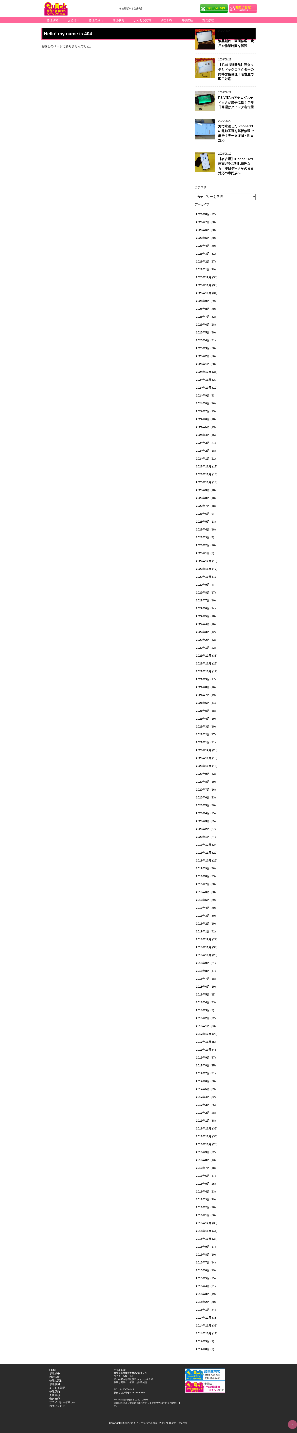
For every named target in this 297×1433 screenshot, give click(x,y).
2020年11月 (203, 758)
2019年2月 (203, 923)
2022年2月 (203, 639)
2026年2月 (203, 261)
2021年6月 (203, 702)
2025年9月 (203, 301)
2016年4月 (203, 1191)
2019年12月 (203, 844)
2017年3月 (203, 1104)
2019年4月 (203, 907)
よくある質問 (142, 20)
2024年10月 (203, 387)
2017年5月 (203, 1089)
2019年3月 (203, 915)
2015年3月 (203, 1294)
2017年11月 (203, 1041)
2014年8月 (203, 1349)
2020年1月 (203, 836)
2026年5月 (203, 237)
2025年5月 (203, 332)
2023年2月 (203, 545)
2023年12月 (203, 466)
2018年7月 (203, 978)
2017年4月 (203, 1097)
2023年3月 (203, 537)
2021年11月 (203, 663)
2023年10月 (203, 482)
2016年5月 (203, 1183)
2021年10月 (203, 671)
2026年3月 (203, 253)
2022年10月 (203, 576)
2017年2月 (203, 1112)
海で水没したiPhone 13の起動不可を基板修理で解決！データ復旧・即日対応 (236, 133)
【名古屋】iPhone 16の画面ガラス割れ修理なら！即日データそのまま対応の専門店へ (236, 166)
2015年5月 (203, 1278)
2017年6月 (203, 1081)
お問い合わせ (57, 1406)
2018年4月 (203, 1002)
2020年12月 (203, 750)
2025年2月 (203, 356)
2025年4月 (203, 340)
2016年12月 (203, 1128)
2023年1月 (203, 553)
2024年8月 (203, 403)
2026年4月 (203, 245)
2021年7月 (203, 695)
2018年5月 (203, 994)
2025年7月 (203, 316)
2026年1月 (203, 269)
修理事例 (118, 20)
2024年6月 (203, 419)
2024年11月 (203, 379)
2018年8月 (203, 970)
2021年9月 (203, 679)
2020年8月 (203, 781)
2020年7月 (203, 789)
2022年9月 (203, 584)
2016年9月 (203, 1152)
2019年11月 (203, 852)
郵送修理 (208, 20)
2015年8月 (203, 1254)
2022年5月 (203, 616)
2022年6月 (203, 608)
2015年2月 (203, 1301)
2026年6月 (203, 230)
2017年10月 (203, 1049)
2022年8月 (203, 592)
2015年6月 (203, 1270)
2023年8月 (203, 498)
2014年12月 (203, 1317)
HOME (53, 1370)
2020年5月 (203, 805)
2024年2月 (203, 450)
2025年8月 (203, 308)
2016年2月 (203, 1207)
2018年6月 (203, 986)
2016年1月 (203, 1215)
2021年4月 (203, 718)
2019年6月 (203, 892)
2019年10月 (203, 860)
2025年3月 (203, 348)
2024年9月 (203, 395)
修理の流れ (96, 20)
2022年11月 (203, 568)
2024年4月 (203, 435)
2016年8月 (203, 1160)
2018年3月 (203, 1010)
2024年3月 (203, 442)
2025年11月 (203, 285)
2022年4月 (203, 624)
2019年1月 (203, 931)
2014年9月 (203, 1341)
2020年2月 (203, 829)
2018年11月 (203, 947)
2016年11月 (203, 1136)
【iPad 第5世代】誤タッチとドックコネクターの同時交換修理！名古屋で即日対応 (236, 72)
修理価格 (52, 20)
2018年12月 (203, 939)
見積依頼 (187, 20)
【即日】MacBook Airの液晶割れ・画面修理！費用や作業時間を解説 (236, 41)
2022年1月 (203, 647)
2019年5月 (203, 900)
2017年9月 (203, 1057)
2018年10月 (203, 955)
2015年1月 (203, 1309)
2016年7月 (203, 1167)
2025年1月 (203, 364)
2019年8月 (203, 876)
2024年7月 (203, 411)
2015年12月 (203, 1223)
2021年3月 (203, 726)
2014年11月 (203, 1325)
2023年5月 (203, 521)
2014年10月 (203, 1333)
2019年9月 (203, 868)
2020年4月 (203, 813)
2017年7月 (203, 1073)
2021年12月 (203, 655)
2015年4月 (203, 1286)
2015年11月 (203, 1231)
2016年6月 (203, 1175)
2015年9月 (203, 1246)
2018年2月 (203, 1018)
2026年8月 (203, 214)
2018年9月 (203, 963)
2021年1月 (203, 742)
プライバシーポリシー (62, 1402)
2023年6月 (203, 513)
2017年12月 (203, 1033)
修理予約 (166, 20)
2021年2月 (203, 734)
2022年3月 (203, 632)
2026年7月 (203, 222)
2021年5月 (203, 710)
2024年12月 (203, 371)
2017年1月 (203, 1120)
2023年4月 (203, 529)
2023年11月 (203, 474)
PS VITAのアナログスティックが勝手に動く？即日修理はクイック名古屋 (236, 102)
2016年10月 (203, 1144)
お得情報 (73, 20)
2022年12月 (203, 561)
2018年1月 (203, 1026)
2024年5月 (203, 427)
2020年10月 (203, 766)
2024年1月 (203, 458)
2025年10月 (203, 293)
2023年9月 (203, 490)
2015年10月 (203, 1238)
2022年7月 (203, 600)
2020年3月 (203, 821)
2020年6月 (203, 797)
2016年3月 (203, 1199)
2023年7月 (203, 505)
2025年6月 (203, 324)
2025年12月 (203, 277)
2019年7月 (203, 884)
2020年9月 (203, 773)
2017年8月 (203, 1065)
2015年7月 (203, 1262)
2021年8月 (203, 687)
